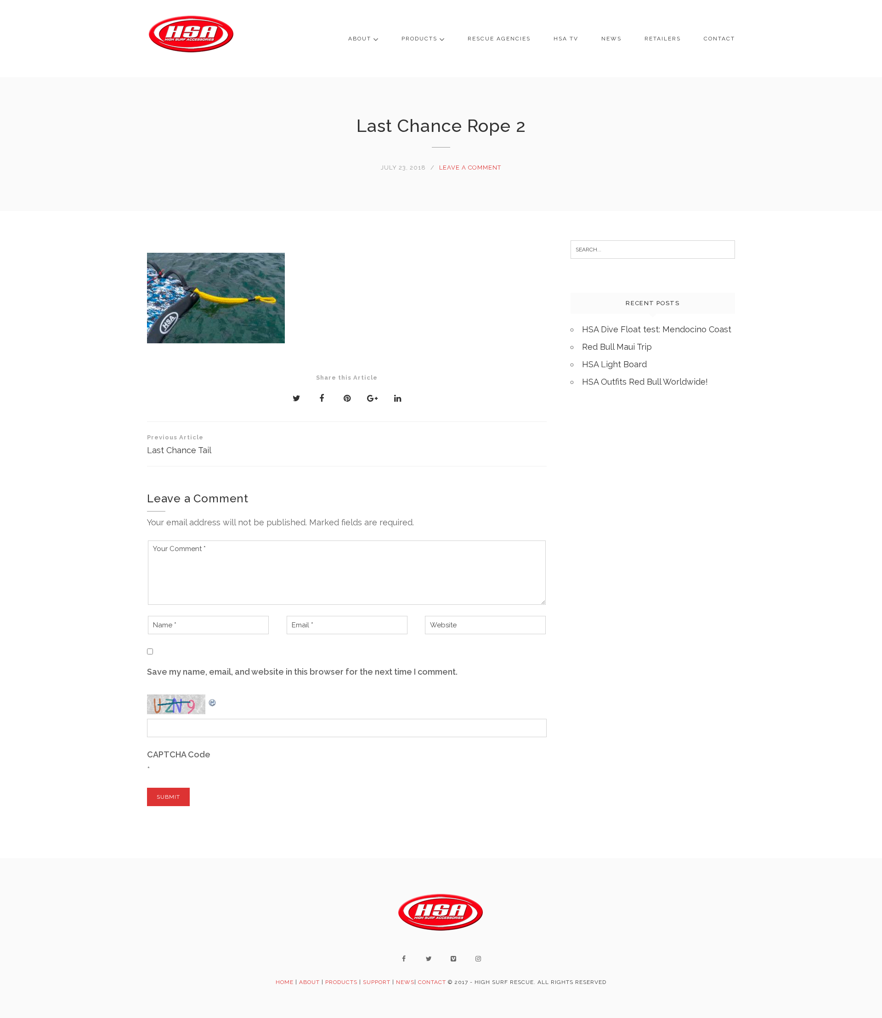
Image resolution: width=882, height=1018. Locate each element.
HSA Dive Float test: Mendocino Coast (656, 329)
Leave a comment (470, 167)
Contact (719, 38)
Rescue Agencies (499, 38)
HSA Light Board (614, 364)
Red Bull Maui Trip (617, 347)
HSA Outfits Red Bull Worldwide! (645, 382)
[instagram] (478, 959)
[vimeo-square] (453, 959)
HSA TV (566, 38)
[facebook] (404, 959)
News (611, 38)
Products (419, 38)
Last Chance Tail (179, 444)
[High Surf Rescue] (191, 38)
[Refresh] (213, 700)
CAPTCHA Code (178, 754)
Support (376, 982)
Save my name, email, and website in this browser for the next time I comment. (302, 672)
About (359, 38)
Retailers (663, 38)
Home (285, 982)
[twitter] (428, 959)
